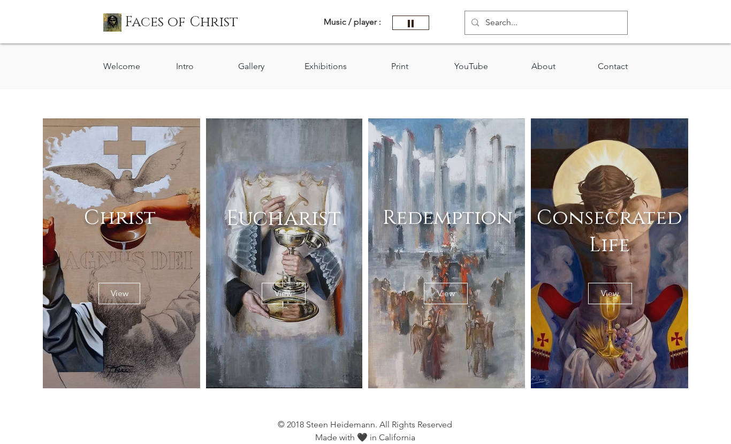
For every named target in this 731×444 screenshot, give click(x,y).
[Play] (411, 22)
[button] (181, 22)
